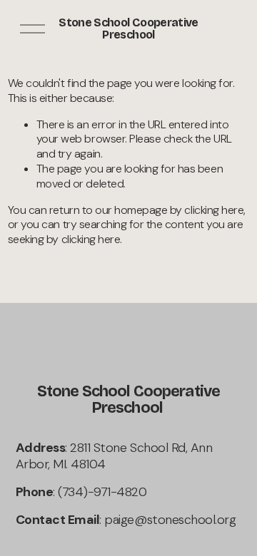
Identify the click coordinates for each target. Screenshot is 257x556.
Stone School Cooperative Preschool (128, 29)
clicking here (213, 209)
